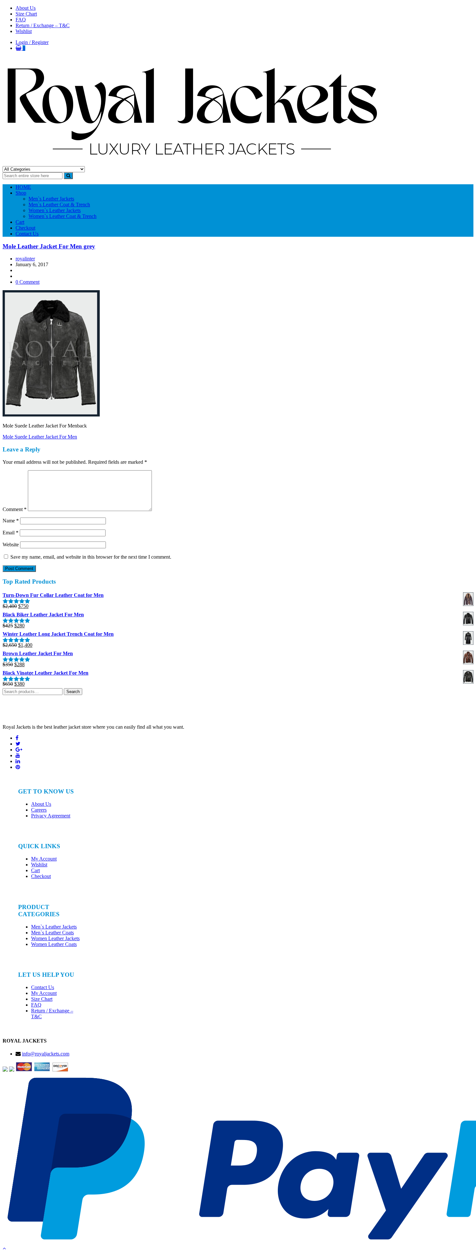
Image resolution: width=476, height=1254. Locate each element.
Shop (21, 193)
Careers (39, 810)
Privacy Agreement (50, 815)
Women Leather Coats (54, 944)
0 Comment (28, 282)
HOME (23, 187)
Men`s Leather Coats (52, 932)
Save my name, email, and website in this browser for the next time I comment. (90, 557)
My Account (44, 858)
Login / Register (32, 42)
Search (73, 691)
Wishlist (24, 31)
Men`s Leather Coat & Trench (59, 204)
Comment (15, 509)
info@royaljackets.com (45, 1053)
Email (10, 532)
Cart (20, 222)
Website (11, 544)
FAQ (21, 19)
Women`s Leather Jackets (54, 210)
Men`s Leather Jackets (51, 198)
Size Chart (26, 14)
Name (11, 520)
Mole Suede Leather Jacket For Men (40, 436)
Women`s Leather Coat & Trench (62, 216)
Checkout (25, 228)
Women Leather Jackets (55, 938)
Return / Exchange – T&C (43, 25)
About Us (26, 8)
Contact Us (27, 233)
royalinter (25, 258)
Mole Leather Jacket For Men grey (49, 246)
